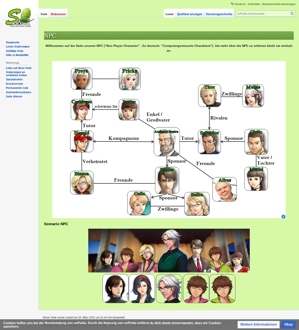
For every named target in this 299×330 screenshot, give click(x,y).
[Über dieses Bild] (283, 216)
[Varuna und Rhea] (142, 288)
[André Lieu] (169, 288)
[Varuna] (115, 288)
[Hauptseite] (19, 17)
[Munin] (222, 288)
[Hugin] (196, 288)
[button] (258, 324)
